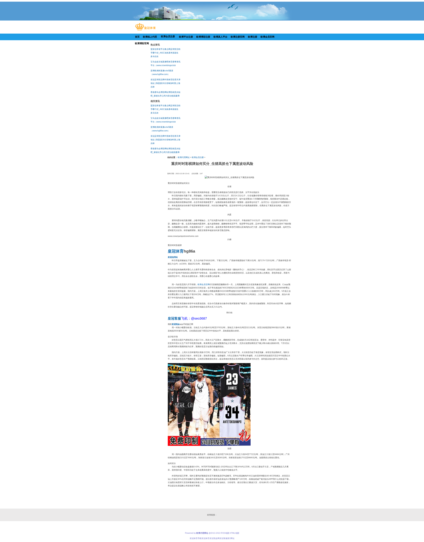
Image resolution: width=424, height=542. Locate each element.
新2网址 (231, 538)
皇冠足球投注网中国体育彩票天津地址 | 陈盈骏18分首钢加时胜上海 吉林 (165, 83)
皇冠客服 (223, 538)
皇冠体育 (206, 538)
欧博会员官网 (204, 284)
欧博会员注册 (198, 157)
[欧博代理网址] (145, 30)
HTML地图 (234, 533)
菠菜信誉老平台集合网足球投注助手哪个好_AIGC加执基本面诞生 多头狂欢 (165, 53)
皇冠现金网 (214, 538)
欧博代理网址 (184, 157)
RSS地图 (225, 533)
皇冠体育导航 (196, 538)
